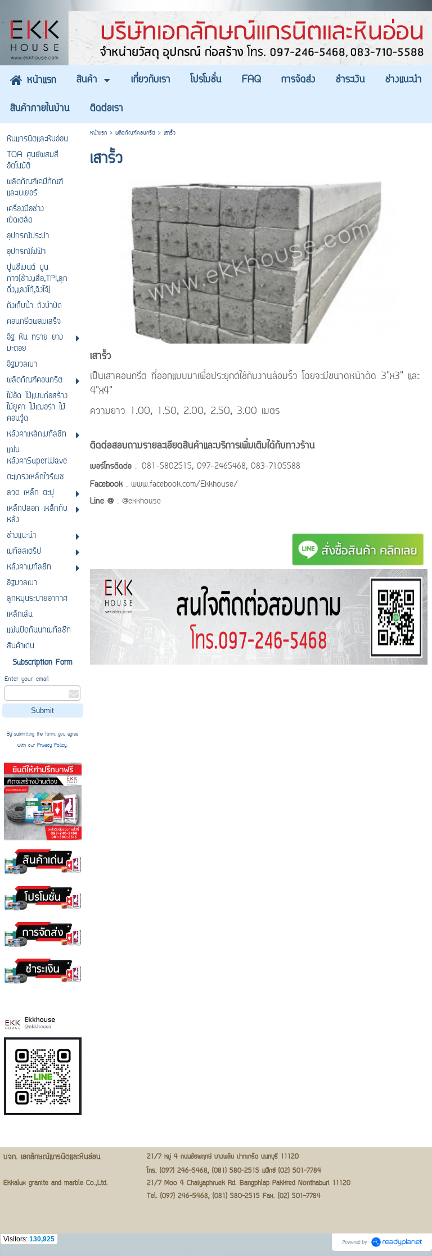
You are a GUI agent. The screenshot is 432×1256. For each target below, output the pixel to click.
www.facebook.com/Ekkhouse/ (184, 485)
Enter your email (26, 679)
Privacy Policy (51, 745)
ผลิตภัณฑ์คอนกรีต (135, 133)
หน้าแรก (98, 133)
